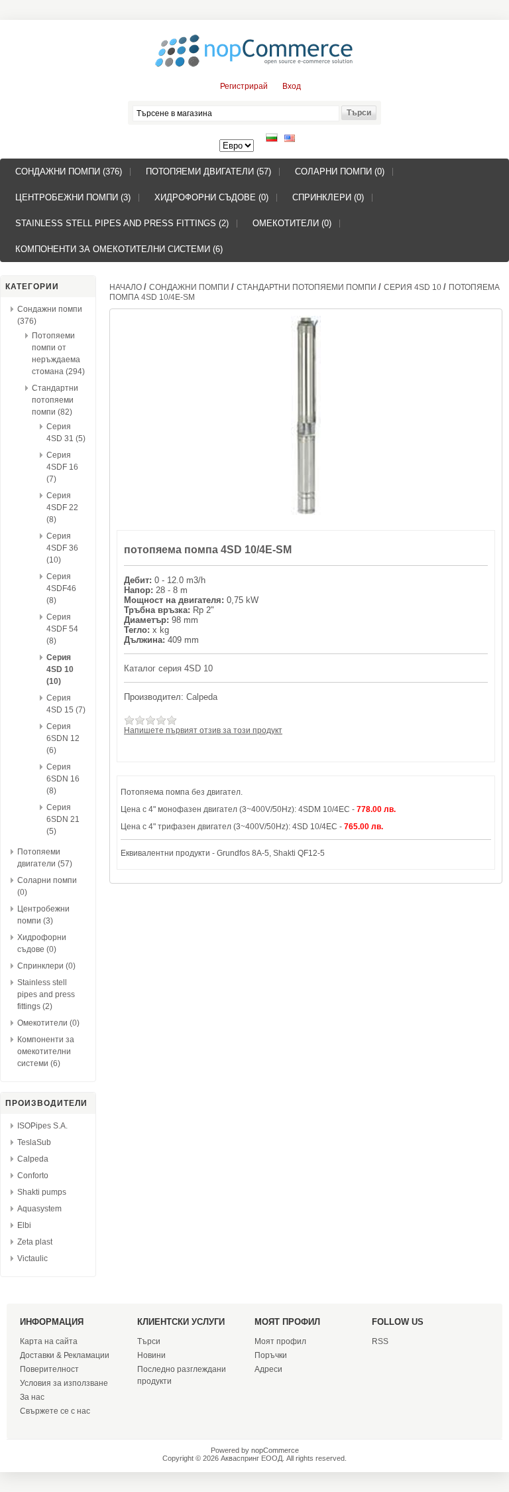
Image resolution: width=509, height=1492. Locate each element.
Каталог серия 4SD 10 (168, 668)
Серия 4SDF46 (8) (61, 588)
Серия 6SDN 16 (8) (63, 778)
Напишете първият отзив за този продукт (203, 730)
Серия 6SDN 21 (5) (63, 819)
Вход (291, 86)
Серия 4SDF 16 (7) (62, 467)
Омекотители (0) (292, 223)
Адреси (268, 1369)
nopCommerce (275, 1450)
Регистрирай (244, 86)
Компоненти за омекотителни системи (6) (119, 249)
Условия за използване (64, 1383)
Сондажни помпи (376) (68, 171)
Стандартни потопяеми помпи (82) (55, 400)
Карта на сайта (49, 1341)
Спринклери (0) (328, 197)
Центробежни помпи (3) (73, 197)
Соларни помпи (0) (339, 171)
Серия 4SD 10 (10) (60, 669)
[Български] (272, 139)
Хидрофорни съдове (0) (211, 197)
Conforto (32, 1175)
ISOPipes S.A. (42, 1125)
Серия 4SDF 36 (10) (62, 548)
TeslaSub (34, 1142)
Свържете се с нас (55, 1411)
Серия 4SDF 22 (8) (62, 507)
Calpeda (32, 1159)
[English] (289, 139)
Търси (148, 1341)
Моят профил (280, 1341)
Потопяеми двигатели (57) (208, 171)
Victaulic (32, 1258)
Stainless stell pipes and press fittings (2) (122, 223)
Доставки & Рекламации (64, 1355)
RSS (380, 1341)
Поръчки (270, 1355)
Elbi (24, 1225)
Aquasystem (39, 1208)
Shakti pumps (41, 1192)
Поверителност (49, 1369)
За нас (32, 1397)
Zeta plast (34, 1242)
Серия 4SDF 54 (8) (62, 628)
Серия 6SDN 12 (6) (63, 738)
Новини (151, 1355)
